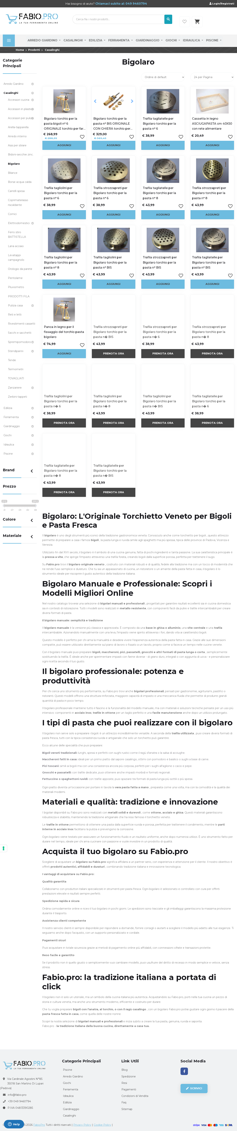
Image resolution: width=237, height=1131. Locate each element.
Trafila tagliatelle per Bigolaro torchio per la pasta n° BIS (208, 262)
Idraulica (192, 40)
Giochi (172, 40)
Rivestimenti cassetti (21, 323)
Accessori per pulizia (21, 118)
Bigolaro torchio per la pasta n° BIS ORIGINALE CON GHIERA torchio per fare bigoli (111, 124)
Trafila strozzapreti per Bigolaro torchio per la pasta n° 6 (110, 193)
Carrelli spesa (16, 191)
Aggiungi (64, 145)
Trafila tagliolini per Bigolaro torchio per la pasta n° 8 (60, 262)
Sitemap (126, 1109)
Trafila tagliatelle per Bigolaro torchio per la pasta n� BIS (110, 470)
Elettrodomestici (19, 223)
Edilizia (96, 40)
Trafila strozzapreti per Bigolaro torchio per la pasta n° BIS (160, 262)
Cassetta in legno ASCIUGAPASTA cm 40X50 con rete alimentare (212, 123)
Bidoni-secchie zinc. (20, 154)
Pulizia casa (15, 305)
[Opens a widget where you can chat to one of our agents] (14, 1124)
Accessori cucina (18, 99)
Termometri (15, 369)
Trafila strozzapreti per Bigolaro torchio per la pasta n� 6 (160, 332)
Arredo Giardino (43, 40)
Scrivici (195, 1088)
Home (20, 50)
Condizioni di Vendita (134, 1096)
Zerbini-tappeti (17, 396)
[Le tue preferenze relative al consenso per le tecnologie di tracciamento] (3, 848)
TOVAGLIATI (16, 378)
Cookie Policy (102, 1125)
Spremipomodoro (19, 342)
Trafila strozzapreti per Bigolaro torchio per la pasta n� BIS (110, 332)
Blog (124, 1069)
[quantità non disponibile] (113, 309)
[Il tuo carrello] (197, 21)
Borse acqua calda (19, 182)
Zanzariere (15, 387)
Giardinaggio (148, 40)
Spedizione (128, 1076)
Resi (124, 1083)
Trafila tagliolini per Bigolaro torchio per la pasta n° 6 (60, 193)
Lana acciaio (16, 246)
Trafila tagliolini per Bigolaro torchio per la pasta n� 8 (110, 401)
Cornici (12, 214)
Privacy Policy (82, 1125)
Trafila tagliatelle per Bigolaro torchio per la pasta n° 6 (159, 123)
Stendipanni (15, 351)
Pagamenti (128, 1089)
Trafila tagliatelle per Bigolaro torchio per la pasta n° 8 (159, 193)
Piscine (212, 40)
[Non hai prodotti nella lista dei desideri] (184, 21)
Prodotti (34, 50)
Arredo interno (17, 136)
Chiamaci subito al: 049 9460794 (121, 3)
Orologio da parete (20, 269)
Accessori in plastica (21, 109)
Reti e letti (14, 314)
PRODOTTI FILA (18, 296)
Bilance (12, 173)
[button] (95, 101)
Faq (123, 1102)
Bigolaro (14, 163)
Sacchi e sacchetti (19, 332)
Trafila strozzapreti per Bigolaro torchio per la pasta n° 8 (209, 193)
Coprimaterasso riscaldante (18, 202)
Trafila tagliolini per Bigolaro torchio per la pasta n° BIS (110, 262)
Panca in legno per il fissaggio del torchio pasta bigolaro (64, 332)
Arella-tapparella (18, 127)
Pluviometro (16, 287)
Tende (12, 360)
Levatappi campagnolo (16, 258)
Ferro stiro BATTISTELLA (17, 235)
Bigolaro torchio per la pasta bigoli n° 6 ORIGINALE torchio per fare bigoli (64, 124)
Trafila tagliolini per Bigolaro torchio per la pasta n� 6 (60, 401)
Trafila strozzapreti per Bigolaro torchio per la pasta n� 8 (209, 332)
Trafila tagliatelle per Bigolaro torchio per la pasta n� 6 (208, 401)
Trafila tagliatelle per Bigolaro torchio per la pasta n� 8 (60, 470)
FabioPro (39, 1125)
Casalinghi (74, 40)
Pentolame (15, 278)
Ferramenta (119, 40)
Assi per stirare (17, 145)
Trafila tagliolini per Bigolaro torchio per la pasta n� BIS (159, 401)
